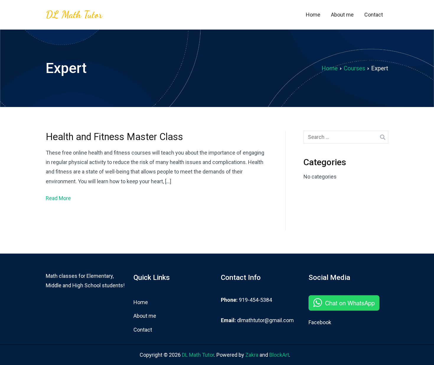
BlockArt (279, 355)
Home (313, 15)
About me (342, 15)
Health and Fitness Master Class (114, 136)
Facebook (320, 322)
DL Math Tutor (74, 14)
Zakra (251, 355)
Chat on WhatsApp (350, 303)
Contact (373, 15)
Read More (58, 198)
